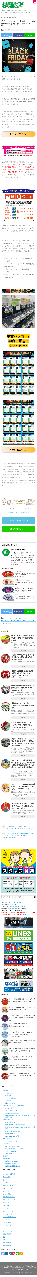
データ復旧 (6, 1208)
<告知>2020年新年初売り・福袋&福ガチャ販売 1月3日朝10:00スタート (22, 688)
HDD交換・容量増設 (9, 1174)
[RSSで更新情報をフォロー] (21, 1253)
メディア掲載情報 (10, 1098)
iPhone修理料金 (10, 1122)
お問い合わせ (7, 1158)
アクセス (16, 1266)
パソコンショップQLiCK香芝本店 (12, 902)
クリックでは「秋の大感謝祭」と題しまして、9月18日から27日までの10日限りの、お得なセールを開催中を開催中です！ (23, 764)
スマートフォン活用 (9, 1200)
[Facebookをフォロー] (6, 1253)
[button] (4, 312)
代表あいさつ (9, 1093)
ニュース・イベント (9, 1211)
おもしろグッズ (7, 1188)
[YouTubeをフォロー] (13, 1253)
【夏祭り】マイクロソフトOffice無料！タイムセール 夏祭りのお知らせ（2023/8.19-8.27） (25, 590)
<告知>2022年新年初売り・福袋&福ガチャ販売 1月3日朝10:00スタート (22, 657)
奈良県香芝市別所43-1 (17, 906)
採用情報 (8, 1100)
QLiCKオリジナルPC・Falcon (14, 1148)
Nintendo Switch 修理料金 (13, 1136)
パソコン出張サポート (12, 1110)
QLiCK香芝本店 (16, 1272)
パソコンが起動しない (9, 1217)
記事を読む (23, 650)
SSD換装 (5, 1182)
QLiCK (5, 1180)
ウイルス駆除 (7, 1194)
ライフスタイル (7, 1231)
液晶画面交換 (7, 1245)
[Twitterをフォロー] (3, 1253)
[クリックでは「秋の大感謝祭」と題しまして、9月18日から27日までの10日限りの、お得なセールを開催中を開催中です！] (5, 764)
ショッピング (7, 1143)
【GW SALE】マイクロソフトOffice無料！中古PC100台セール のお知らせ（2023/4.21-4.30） (21, 1034)
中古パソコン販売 (10, 1151)
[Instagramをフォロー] (10, 1253)
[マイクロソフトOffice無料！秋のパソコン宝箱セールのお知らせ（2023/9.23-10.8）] (5, 788)
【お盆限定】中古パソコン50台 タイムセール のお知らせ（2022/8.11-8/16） (22, 806)
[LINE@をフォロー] (17, 1253)
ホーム (3, 1266)
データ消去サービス (11, 1141)
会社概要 (5, 1090)
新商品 (5, 1240)
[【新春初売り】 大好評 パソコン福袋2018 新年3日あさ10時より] (5, 707)
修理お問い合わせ (10, 1163)
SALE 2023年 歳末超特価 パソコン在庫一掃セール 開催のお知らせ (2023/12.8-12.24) (25, 574)
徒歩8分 (14, 908)
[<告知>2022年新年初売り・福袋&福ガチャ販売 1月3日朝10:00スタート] (5, 658)
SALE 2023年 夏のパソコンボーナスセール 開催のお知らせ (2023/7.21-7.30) (25, 597)
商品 (4, 1237)
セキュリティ (7, 1202)
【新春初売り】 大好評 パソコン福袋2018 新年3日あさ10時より (23, 705)
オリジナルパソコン (9, 1197)
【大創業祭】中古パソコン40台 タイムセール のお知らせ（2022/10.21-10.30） (20, 827)
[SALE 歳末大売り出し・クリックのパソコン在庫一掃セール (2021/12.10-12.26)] (5, 726)
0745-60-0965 (12, 904)
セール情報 (6, 30)
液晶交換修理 (7, 1242)
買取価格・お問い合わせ (12, 1166)
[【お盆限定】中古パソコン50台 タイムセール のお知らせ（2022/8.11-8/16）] (5, 807)
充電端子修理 (7, 1234)
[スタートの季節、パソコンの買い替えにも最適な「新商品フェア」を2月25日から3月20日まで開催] (5, 742)
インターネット (7, 1191)
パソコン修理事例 (10, 1108)
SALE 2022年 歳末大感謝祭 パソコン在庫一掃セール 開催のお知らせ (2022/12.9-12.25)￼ (18, 835)
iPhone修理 (6, 1177)
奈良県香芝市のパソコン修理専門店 (13, 1105)
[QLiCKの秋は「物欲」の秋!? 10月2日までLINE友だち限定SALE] (5, 639)
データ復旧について (9, 1138)
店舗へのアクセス (10, 1103)
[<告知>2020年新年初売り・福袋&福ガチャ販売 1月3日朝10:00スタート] (5, 689)
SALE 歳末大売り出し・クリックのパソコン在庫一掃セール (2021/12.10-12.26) (22, 725)
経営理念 (8, 1095)
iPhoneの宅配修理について (13, 1131)
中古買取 (21, 1267)
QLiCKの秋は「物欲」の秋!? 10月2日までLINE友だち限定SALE (22, 638)
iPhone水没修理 (10, 1133)
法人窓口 (5, 1156)
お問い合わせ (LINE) (11, 1161)
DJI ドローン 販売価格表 (12, 1146)
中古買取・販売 (7, 1153)
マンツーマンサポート (12, 1113)
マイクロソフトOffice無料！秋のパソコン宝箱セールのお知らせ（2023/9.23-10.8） (25, 582)
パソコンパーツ (7, 1220)
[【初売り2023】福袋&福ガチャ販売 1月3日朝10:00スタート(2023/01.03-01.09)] (5, 674)
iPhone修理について (9, 1119)
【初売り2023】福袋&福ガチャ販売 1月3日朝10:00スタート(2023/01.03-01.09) (22, 673)
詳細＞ (25, 914)
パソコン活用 (7, 1225)
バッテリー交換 (7, 1214)
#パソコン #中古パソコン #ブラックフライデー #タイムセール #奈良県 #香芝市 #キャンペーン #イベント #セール (18, 620)
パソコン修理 (7, 1222)
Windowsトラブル (8, 1185)
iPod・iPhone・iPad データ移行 (15, 1124)
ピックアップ (7, 1228)
